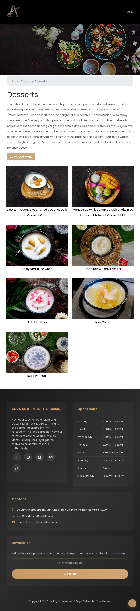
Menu (130, 12)
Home (15, 81)
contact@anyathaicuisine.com (37, 522)
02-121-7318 (24, 516)
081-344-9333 (45, 516)
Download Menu (20, 157)
